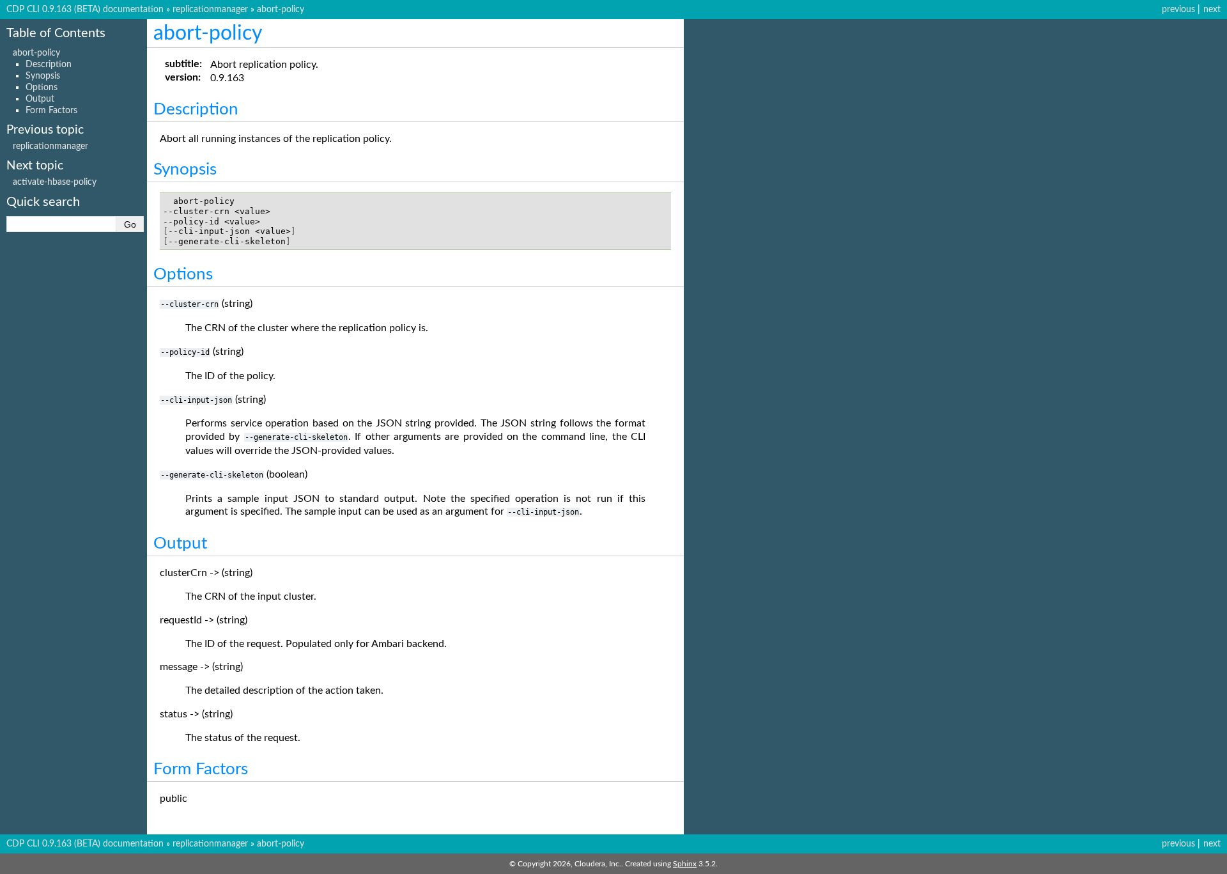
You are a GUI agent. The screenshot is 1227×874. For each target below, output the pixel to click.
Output (40, 99)
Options (42, 87)
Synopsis (43, 76)
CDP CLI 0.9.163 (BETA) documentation (85, 9)
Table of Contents (55, 33)
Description (49, 64)
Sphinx (685, 864)
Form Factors (51, 110)
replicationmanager (210, 9)
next (1212, 9)
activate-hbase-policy (54, 182)
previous (1178, 9)
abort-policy (280, 9)
